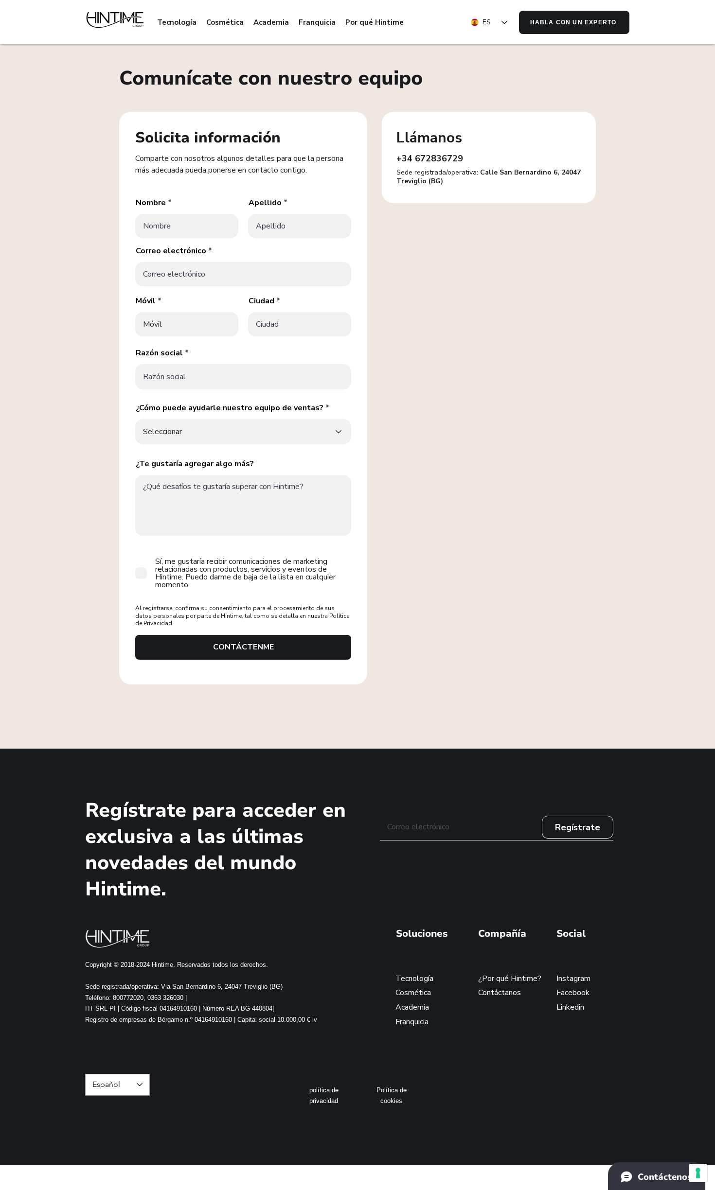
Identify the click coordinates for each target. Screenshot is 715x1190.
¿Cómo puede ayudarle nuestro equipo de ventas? (229, 408)
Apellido (265, 203)
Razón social (159, 353)
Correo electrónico (171, 251)
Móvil (146, 301)
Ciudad (261, 301)
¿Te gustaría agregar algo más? (195, 464)
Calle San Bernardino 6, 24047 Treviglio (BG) (488, 177)
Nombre (151, 203)
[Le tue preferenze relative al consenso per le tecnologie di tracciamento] (698, 1173)
